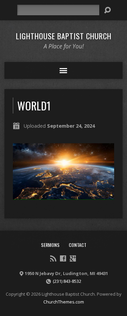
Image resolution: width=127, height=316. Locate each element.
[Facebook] (63, 258)
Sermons (50, 244)
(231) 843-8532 (67, 281)
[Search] (107, 10)
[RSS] (53, 258)
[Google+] (73, 258)
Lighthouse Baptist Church (63, 36)
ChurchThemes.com (63, 302)
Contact (77, 244)
